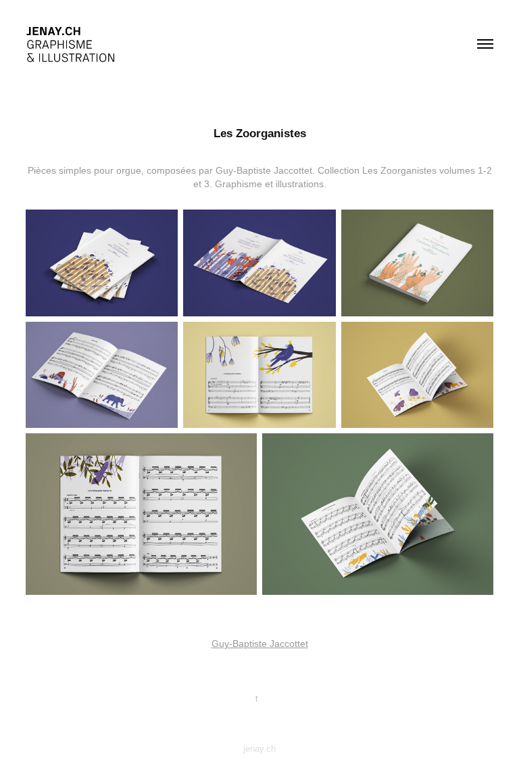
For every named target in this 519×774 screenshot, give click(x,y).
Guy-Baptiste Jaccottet (260, 643)
